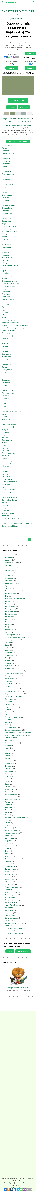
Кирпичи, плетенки (9, 231)
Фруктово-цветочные (10, 310)
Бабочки (5, 156)
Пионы (4, 409)
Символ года (6, 510)
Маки (4, 406)
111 (12, 121)
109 (6, 121)
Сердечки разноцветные (11, 286)
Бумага (4, 166)
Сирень (4, 416)
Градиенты (6, 179)
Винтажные (6, 171)
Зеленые (5, 351)
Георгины (5, 398)
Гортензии (6, 401)
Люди (4, 250)
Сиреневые (6, 380)
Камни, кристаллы (9, 226)
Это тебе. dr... (27, 1183)
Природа (5, 448)
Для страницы (7, 213)
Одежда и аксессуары (10, 268)
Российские (6, 273)
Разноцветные (7, 440)
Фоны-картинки (9, 2)
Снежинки (6, 297)
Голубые (5, 346)
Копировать (11, 68)
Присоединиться (23, 951)
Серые (4, 372)
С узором (5, 304)
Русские (5, 278)
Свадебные (6, 508)
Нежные (5, 260)
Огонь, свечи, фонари (10, 265)
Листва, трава (7, 463)
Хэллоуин (5, 516)
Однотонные (6, 362)
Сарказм (11, 1183)
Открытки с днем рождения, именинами (17, 523)
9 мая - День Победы (9, 500)
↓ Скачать (12, 107)
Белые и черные (8, 158)
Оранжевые (6, 364)
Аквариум (6, 148)
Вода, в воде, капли (9, 453)
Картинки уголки (8, 320)
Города (4, 177)
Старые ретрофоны (9, 299)
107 (28, 119)
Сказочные (6, 291)
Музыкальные (7, 257)
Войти (10, 951)
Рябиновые (6, 476)
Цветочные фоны (8, 388)
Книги (4, 237)
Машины (5, 252)
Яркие (4, 445)
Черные (5, 385)
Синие (4, 377)
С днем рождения (8, 513)
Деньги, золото (7, 185)
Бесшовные (6, 161)
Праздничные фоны (9, 497)
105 (22, 119)
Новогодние (6, 503)
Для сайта (5, 211)
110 (9, 121)
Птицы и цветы (8, 495)
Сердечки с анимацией (10, 289)
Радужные (6, 435)
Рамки (4, 521)
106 (25, 119)
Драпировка (6, 221)
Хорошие (5, 312)
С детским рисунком (9, 281)
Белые (4, 341)
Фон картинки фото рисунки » (18, 141)
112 (15, 121)
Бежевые (5, 338)
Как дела (18, 1183)
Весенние (5, 450)
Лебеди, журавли (8, 489)
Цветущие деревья (9, 424)
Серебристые (7, 370)
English (4, 317)
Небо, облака (7, 469)
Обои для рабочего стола (11, 263)
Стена (4, 302)
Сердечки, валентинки (10, 284)
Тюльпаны (6, 419)
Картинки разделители (10, 323)
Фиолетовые (6, 383)
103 (16, 119)
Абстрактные (7, 145)
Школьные (6, 315)
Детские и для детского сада (12, 190)
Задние (4, 224)
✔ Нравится (24, 107)
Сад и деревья (7, 479)
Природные (6, 474)
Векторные (6, 169)
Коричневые (6, 356)
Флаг (4, 307)
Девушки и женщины (10, 182)
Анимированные (8, 153)
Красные (5, 359)
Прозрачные (6, 271)
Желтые (5, 349)
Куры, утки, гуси (8, 487)
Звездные (5, 456)
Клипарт (5, 234)
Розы (4, 414)
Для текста (6, 333)
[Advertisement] (18, 1094)
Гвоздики (5, 396)
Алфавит (5, 151)
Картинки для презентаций (12, 229)
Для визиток (7, 195)
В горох (5, 430)
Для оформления (8, 203)
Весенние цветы (8, 393)
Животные (6, 484)
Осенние (5, 471)
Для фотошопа (7, 218)
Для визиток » (18, 18)
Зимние (5, 458)
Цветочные (6, 422)
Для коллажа (6, 197)
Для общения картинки (10, 518)
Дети (4, 187)
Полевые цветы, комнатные (12, 411)
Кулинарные (6, 247)
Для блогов (6, 192)
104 (19, 119)
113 (18, 121)
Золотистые (6, 354)
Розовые (5, 367)
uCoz (22, 1185)
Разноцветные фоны (9, 427)
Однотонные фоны (9, 336)
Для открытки (7, 200)
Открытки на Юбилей (10, 526)
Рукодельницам (7, 276)
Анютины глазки (8, 390)
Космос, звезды (7, 461)
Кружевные (6, 244)
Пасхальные (6, 505)
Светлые (5, 375)
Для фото (5, 216)
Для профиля (7, 208)
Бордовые (5, 344)
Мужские (5, 255)
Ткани (4, 443)
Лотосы (5, 403)
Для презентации (8, 205)
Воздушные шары (8, 174)
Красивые (5, 242)
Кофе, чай (5, 239)
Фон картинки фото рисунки (16, 125)
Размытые (5, 437)
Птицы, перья (7, 492)
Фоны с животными (9, 482)
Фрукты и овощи (8, 330)
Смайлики (6, 294)
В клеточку (6, 432)
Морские (5, 466)
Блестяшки (6, 164)
